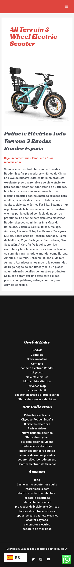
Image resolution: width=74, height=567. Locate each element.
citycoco (37, 372)
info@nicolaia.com (37, 489)
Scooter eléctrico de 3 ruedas (37, 464)
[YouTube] (48, 559)
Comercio (37, 354)
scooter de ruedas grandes (37, 455)
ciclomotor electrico (37, 524)
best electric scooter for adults (37, 484)
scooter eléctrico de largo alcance (37, 394)
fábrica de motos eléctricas (37, 511)
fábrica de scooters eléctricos (37, 399)
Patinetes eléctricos (37, 415)
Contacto (37, 363)
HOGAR (37, 350)
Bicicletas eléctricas (37, 424)
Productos (39, 158)
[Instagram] (41, 559)
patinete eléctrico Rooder (37, 368)
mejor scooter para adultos (37, 450)
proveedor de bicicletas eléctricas (37, 506)
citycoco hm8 (37, 390)
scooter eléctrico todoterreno (37, 459)
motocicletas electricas (37, 446)
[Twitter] (33, 559)
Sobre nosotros (37, 359)
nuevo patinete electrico (37, 433)
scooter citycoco (37, 520)
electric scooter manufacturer (37, 493)
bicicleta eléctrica (37, 377)
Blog (37, 480)
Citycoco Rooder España (37, 419)
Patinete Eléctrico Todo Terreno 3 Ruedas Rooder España (35, 141)
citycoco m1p (37, 386)
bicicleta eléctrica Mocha (37, 442)
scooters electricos (37, 498)
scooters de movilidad (37, 529)
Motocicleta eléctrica (37, 381)
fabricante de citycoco (37, 502)
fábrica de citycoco (37, 437)
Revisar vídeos (37, 428)
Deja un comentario (17, 158)
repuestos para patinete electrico (37, 515)
